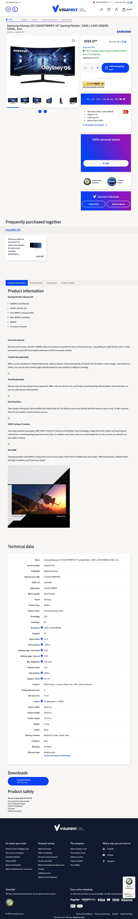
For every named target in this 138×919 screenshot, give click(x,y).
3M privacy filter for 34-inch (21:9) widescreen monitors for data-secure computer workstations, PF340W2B (16, 246)
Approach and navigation (47, 877)
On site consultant (45, 861)
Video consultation (45, 853)
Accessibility (75, 865)
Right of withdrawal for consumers (19, 869)
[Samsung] (124, 32)
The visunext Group (77, 853)
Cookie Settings (126, 914)
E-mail (106, 163)
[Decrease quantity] (85, 68)
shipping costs (78, 917)
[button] (94, 85)
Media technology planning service (51, 865)
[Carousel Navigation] (42, 111)
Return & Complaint (13, 865)
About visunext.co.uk (78, 849)
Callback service (44, 873)
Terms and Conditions (84, 914)
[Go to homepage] (69, 9)
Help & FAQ (94, 204)
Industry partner (76, 857)
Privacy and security (102, 914)
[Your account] (116, 9)
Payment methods (13, 857)
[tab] (13, 230)
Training (41, 869)
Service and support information (57, 755)
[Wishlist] (109, 9)
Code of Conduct (76, 861)
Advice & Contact (44, 849)
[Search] (101, 9)
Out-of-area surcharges (15, 853)
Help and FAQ (11, 861)
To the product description (94, 125)
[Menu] (8, 9)
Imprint (115, 914)
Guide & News (118, 204)
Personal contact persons (48, 857)
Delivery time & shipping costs (17, 849)
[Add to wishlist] (73, 40)
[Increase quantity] (98, 68)
